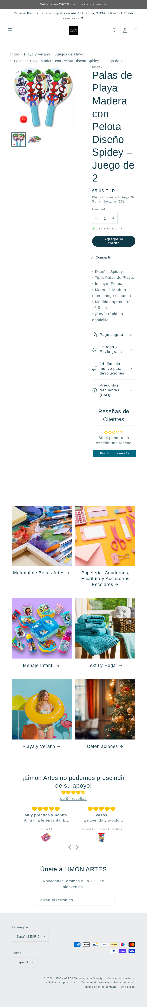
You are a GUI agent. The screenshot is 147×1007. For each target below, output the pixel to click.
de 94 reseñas (73, 798)
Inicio (14, 54)
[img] (73, 793)
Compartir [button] (103, 257)
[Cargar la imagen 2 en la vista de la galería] (35, 139)
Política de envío (124, 982)
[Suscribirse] (109, 900)
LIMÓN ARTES (63, 978)
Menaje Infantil (39, 665)
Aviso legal (128, 986)
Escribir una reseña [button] (114, 453)
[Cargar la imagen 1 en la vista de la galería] (18, 139)
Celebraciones (102, 746)
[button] (10, 30)
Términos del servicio (95, 982)
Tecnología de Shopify (88, 978)
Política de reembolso (121, 978)
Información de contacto (101, 986)
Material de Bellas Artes (39, 572)
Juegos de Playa (69, 54)
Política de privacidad (63, 982)
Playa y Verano (37, 54)
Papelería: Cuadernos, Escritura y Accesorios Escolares (105, 578)
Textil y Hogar (102, 665)
